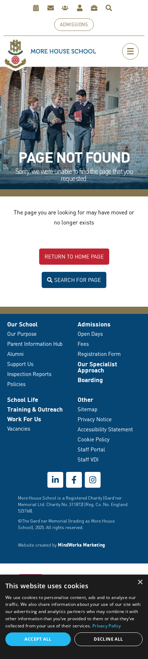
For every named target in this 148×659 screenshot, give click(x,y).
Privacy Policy (106, 626)
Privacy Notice (95, 419)
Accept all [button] (37, 639)
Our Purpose (22, 333)
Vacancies (18, 428)
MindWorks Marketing (81, 545)
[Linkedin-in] (55, 480)
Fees (83, 343)
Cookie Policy (94, 439)
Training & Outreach (35, 409)
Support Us (20, 364)
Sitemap (87, 409)
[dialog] (74, 617)
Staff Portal (91, 449)
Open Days (90, 333)
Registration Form (99, 354)
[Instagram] (93, 480)
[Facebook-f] (74, 480)
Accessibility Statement (105, 429)
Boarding (90, 380)
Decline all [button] (108, 639)
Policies (16, 384)
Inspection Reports (29, 374)
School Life (22, 399)
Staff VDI (88, 459)
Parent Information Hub (35, 343)
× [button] (140, 582)
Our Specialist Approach (97, 367)
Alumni (15, 354)
